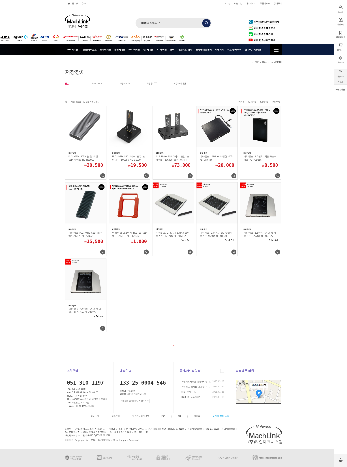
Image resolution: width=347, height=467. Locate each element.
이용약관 (116, 416)
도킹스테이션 (180, 83)
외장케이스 (124, 83)
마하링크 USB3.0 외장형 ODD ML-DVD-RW (216, 158)
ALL (66, 83)
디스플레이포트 (89, 49)
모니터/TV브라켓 (253, 49)
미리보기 (102, 175)
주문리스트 (265, 3)
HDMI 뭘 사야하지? (190, 397)
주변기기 (219, 49)
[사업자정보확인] (228, 429)
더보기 (222, 371)
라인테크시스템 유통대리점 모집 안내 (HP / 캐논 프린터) (196, 381)
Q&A (340, 71)
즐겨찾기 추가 (79, 3)
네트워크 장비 (185, 49)
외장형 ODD (151, 83)
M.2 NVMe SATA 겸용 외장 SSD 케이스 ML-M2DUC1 (83, 158)
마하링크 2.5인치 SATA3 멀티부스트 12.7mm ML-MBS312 (173, 234)
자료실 (340, 82)
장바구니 (278, 3)
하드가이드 (97, 83)
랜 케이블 (148, 49)
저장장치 (278, 62)
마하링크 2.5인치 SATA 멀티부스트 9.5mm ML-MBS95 (84, 310)
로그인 (227, 3)
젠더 (172, 49)
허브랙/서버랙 (234, 49)
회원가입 (238, 3)
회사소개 (95, 416)
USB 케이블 (134, 49)
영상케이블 (105, 49)
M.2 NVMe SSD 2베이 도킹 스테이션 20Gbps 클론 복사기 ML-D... (172, 158)
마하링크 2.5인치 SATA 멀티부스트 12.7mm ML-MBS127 (259, 234)
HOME (256, 62)
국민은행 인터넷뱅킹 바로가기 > (135, 401)
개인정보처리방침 (140, 416)
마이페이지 (251, 3)
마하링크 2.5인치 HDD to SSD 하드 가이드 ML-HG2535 (129, 234)
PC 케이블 (161, 49)
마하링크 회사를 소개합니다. (195, 387)
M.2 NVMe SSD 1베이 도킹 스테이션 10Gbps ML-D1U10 (128, 158)
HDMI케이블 (72, 49)
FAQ (163, 416)
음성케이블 (119, 49)
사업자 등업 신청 (221, 416)
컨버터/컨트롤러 (204, 49)
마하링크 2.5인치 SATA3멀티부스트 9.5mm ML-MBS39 (216, 234)
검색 (206, 23)
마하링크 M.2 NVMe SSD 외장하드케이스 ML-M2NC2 (84, 234)
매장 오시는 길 (188, 392)
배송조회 (340, 76)
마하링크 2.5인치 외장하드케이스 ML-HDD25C (260, 158)
